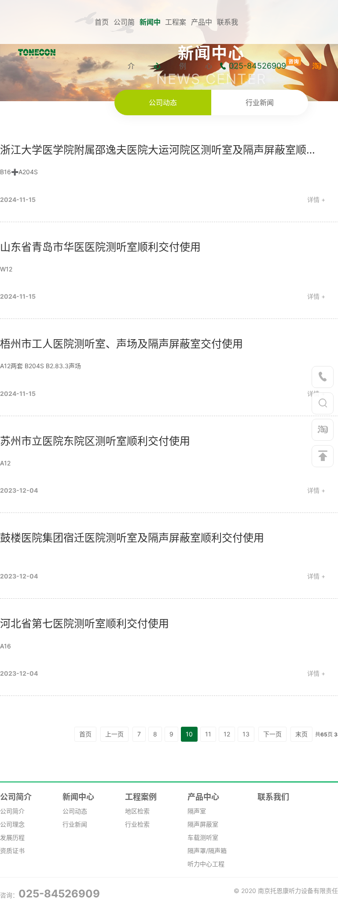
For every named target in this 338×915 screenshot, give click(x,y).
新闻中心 (78, 797)
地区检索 (137, 811)
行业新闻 (260, 102)
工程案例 (141, 797)
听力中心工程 (205, 863)
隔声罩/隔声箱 (207, 850)
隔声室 (196, 811)
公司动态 (163, 102)
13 (246, 734)
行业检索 (137, 824)
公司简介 (16, 797)
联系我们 (273, 797)
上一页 (114, 734)
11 (208, 734)
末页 (301, 734)
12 (227, 734)
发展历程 (12, 837)
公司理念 (12, 824)
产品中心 (203, 797)
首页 (102, 22)
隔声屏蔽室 (202, 824)
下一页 (272, 734)
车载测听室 (202, 837)
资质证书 (12, 850)
